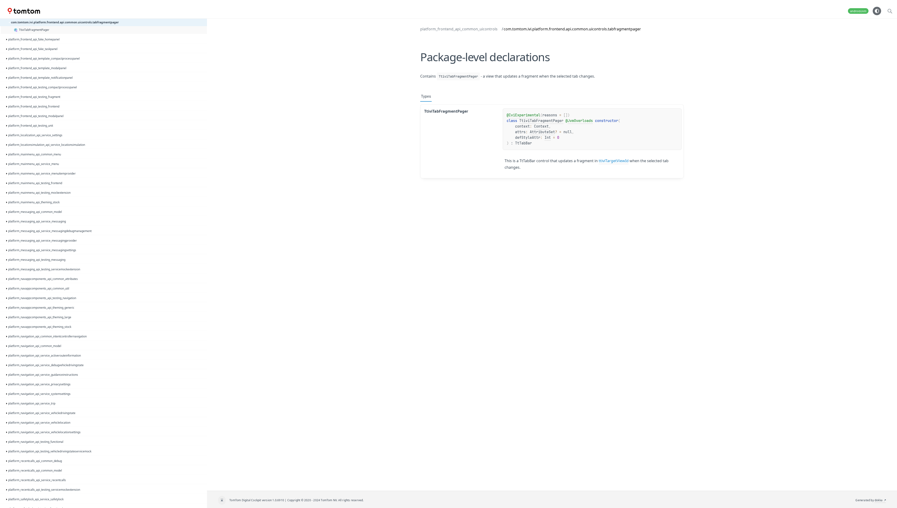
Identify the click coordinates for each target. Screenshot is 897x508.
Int (548, 137)
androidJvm (858, 11)
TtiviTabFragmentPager (541, 120)
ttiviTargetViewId (614, 160)
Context (541, 126)
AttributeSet (542, 132)
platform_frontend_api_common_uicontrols (459, 29)
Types (426, 96)
